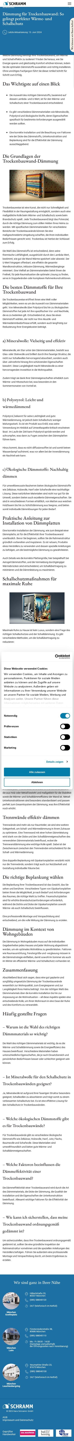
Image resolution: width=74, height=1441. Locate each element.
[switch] (65, 726)
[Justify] (69, 3)
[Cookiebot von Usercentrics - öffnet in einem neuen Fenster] (55, 656)
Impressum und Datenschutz (18, 1420)
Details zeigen (54, 761)
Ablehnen (37, 782)
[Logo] (14, 3)
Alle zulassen (37, 772)
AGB (5, 1417)
